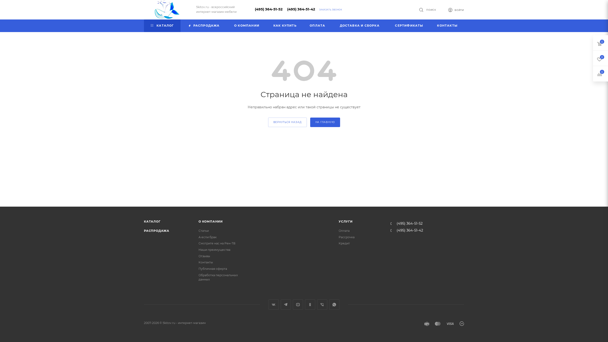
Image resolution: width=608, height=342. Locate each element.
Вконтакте (274, 304)
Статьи (204, 231)
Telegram (286, 304)
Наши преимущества (214, 250)
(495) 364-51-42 (301, 9)
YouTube (298, 304)
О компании (211, 221)
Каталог (152, 221)
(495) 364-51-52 (269, 9)
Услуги (346, 221)
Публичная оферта (213, 269)
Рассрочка (347, 237)
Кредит (344, 243)
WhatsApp (334, 304)
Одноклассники (310, 304)
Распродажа (156, 231)
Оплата (344, 231)
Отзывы (204, 256)
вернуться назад (287, 122)
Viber (322, 304)
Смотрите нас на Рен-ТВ (217, 243)
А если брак (208, 237)
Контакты (206, 262)
